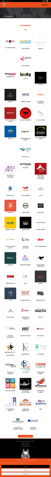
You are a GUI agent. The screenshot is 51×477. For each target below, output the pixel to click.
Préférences (26, 473)
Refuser (25, 470)
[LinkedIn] (47, 1)
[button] (49, 460)
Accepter (25, 466)
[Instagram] (45, 1)
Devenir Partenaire (25, 436)
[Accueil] (14, 5)
